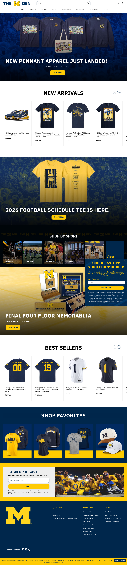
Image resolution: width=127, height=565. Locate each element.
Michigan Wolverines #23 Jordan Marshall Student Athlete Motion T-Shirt (77, 135)
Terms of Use (87, 512)
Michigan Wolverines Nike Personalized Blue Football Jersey (15, 389)
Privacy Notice (88, 518)
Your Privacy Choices (90, 525)
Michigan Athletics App (113, 518)
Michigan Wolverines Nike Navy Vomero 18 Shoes (17, 134)
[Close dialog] (124, 261)
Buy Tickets (109, 512)
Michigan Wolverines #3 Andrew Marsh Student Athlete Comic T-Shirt (47, 135)
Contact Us (56, 515)
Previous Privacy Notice (91, 515)
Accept (117, 560)
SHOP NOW (58, 72)
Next (118, 92)
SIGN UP (106, 288)
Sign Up (29, 486)
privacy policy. (112, 303)
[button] (123, 3)
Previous (114, 92)
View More (115, 258)
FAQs (54, 512)
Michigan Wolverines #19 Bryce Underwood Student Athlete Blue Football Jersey (47, 389)
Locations (86, 538)
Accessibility (87, 531)
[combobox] (63, 3)
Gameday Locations (112, 522)
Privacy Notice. (58, 562)
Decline (123, 560)
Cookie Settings (88, 528)
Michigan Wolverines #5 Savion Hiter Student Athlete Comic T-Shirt (108, 135)
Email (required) (94, 279)
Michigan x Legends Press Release (65, 518)
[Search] (87, 3)
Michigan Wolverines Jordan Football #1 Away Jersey (76, 389)
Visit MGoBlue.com (111, 515)
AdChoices (86, 522)
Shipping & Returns (89, 535)
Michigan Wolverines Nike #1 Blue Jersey (107, 389)
